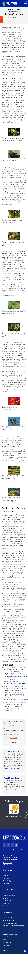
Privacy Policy (6, 945)
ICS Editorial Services (10, 923)
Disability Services (7, 942)
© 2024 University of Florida (10, 934)
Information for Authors (10, 918)
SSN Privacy (6, 950)
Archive (5, 939)
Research (6, 903)
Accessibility (7, 881)
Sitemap (5, 937)
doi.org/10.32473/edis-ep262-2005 (14, 730)
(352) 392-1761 (8, 865)
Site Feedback (7, 863)
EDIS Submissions (8, 920)
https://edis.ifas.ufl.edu (12, 769)
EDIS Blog (6, 876)
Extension (6, 906)
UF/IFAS (5, 898)
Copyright (6, 883)
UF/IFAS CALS (7, 901)
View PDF (14, 742)
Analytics (5, 948)
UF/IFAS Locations (9, 895)
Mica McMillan (13, 737)
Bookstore (6, 878)
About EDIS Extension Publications (14, 925)
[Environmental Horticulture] (14, 809)
